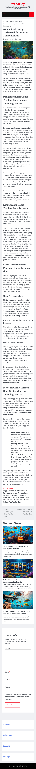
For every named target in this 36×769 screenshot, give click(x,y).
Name (7, 672)
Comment (9, 648)
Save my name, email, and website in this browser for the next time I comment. (18, 697)
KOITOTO (24, 766)
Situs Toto (6, 724)
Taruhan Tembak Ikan (11, 500)
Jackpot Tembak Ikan (19, 493)
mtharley (18, 4)
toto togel (6, 746)
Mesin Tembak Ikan (10, 495)
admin (18, 39)
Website (8, 687)
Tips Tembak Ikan (15, 502)
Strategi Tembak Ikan (21, 498)
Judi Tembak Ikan (8, 488)
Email (7, 680)
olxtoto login (7, 735)
